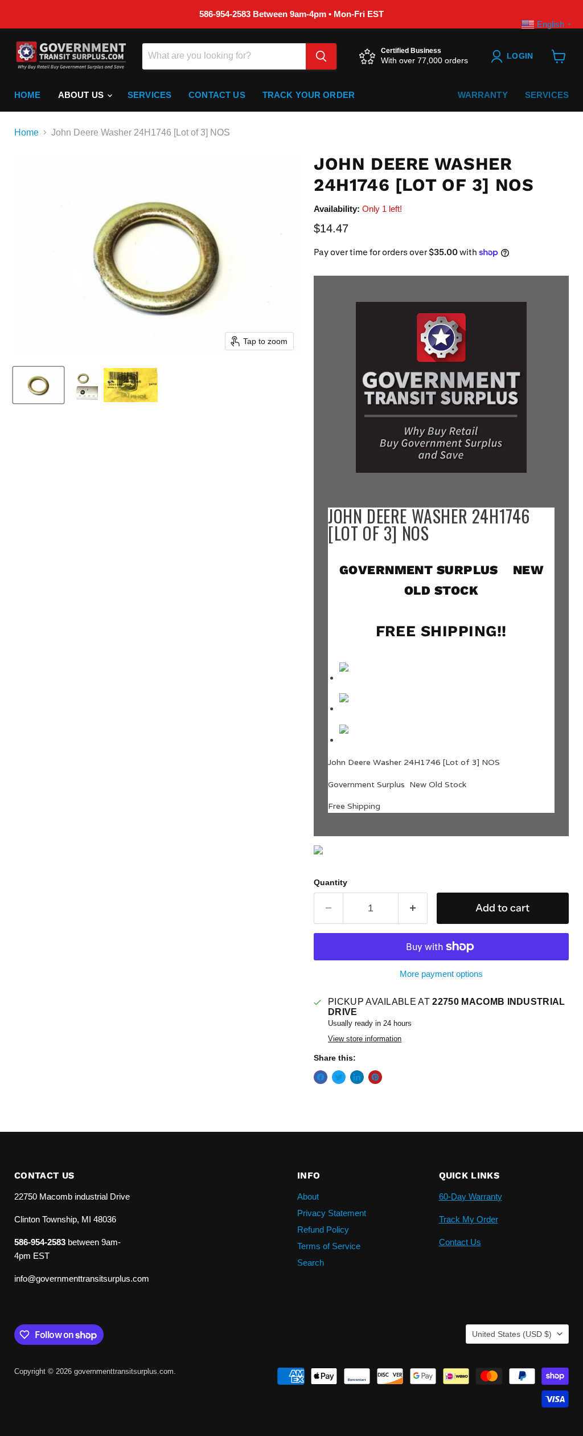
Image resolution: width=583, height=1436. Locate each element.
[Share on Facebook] (320, 1077)
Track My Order (468, 1219)
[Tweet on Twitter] (339, 1077)
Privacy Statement (331, 1213)
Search (310, 1262)
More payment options (441, 974)
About (308, 1196)
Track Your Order (308, 95)
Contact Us (216, 95)
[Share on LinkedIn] (357, 1077)
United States (512, 1334)
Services (149, 95)
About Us (82, 95)
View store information (364, 1039)
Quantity (330, 882)
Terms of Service (328, 1246)
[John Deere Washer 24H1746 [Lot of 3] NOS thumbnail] (38, 385)
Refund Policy (323, 1229)
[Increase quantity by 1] (413, 908)
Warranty (483, 95)
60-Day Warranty (470, 1196)
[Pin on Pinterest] (375, 1077)
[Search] (321, 56)
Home (27, 95)
